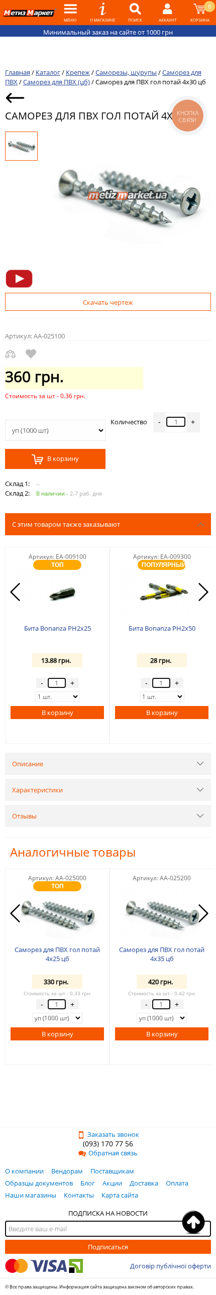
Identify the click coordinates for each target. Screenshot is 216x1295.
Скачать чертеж (108, 302)
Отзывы (24, 815)
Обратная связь (113, 1152)
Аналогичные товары (73, 852)
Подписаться (108, 1246)
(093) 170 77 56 (108, 1143)
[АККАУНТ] (167, 12)
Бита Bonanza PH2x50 (162, 628)
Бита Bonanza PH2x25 (57, 628)
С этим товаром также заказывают (66, 524)
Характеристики (37, 789)
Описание (27, 763)
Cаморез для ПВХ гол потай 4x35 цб (161, 954)
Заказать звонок (113, 1134)
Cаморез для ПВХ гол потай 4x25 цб (57, 954)
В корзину (62, 458)
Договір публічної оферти (170, 1265)
